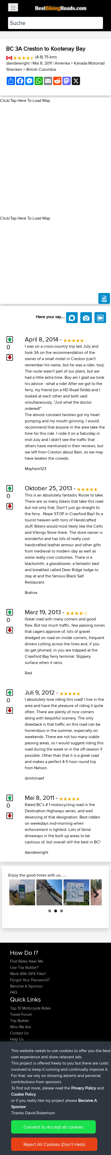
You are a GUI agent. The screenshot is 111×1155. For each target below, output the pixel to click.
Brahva (31, 593)
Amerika (62, 63)
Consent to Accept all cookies (53, 1127)
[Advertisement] (55, 159)
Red (28, 673)
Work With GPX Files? (28, 973)
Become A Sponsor (26, 986)
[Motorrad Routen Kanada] (9, 57)
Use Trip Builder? (24, 967)
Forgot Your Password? (30, 980)
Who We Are (20, 1027)
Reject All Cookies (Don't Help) (54, 1144)
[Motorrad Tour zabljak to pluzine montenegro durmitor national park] (76, 892)
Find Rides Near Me (26, 961)
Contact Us (19, 1033)
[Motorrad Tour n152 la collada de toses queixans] (22, 892)
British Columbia (41, 69)
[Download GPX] (104, 298)
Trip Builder (19, 1020)
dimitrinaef (34, 778)
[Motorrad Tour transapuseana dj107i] (49, 892)
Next (94, 892)
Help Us (17, 1039)
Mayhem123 (35, 469)
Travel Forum (21, 1014)
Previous (17, 892)
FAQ (13, 992)
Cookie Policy (23, 1094)
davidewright (18, 63)
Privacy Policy (83, 1088)
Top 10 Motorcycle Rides (30, 1008)
